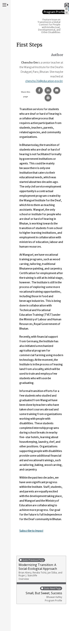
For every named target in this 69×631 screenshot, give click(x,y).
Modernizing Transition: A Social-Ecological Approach (40, 569)
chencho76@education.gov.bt (44, 81)
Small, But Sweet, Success (44, 594)
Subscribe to (31, 530)
